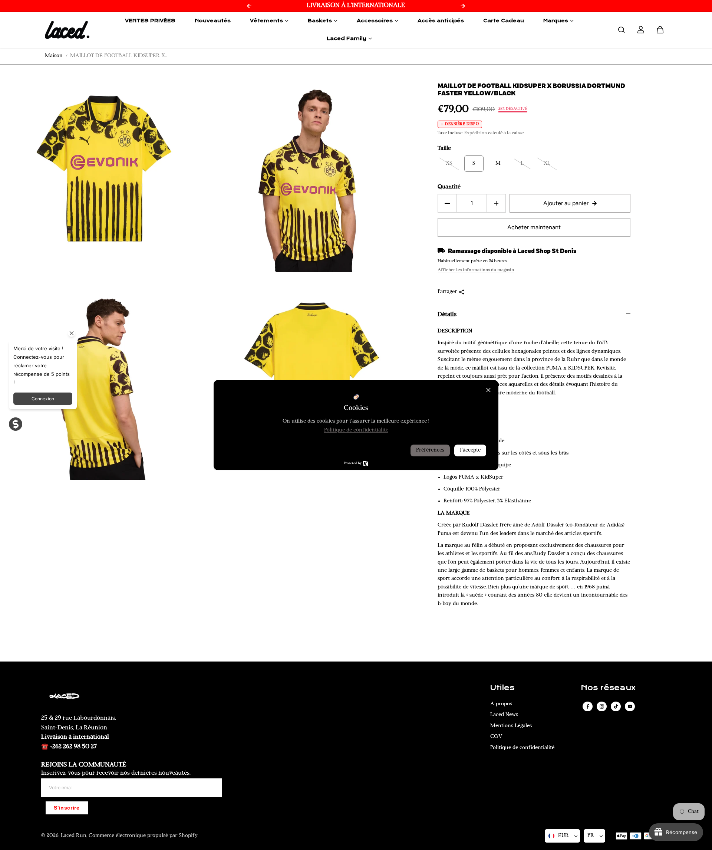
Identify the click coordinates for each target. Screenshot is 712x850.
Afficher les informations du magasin (476, 270)
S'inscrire (67, 808)
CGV (496, 736)
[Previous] (249, 5)
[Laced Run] (67, 29)
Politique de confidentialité (522, 748)
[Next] (462, 5)
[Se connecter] (641, 30)
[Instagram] (602, 706)
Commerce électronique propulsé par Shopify (143, 835)
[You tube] (630, 706)
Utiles (502, 688)
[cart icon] (660, 30)
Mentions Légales (511, 726)
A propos (501, 704)
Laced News (504, 715)
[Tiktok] (616, 706)
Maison (54, 56)
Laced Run (73, 835)
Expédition (475, 133)
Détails (447, 315)
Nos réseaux (608, 688)
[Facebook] (588, 706)
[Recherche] (621, 30)
